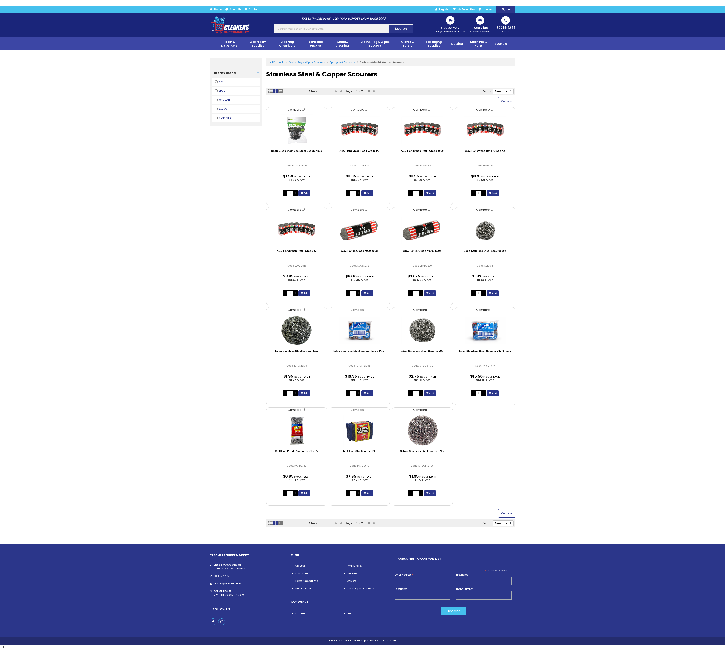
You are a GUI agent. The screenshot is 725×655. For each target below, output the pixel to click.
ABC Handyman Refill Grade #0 (359, 150)
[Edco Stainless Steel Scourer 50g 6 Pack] (359, 331)
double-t (391, 640)
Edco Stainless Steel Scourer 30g (485, 250)
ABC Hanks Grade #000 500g (359, 250)
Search (401, 28)
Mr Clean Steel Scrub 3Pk (359, 450)
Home (218, 9)
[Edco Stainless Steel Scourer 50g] (296, 331)
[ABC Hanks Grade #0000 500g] (422, 230)
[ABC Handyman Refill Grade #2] (485, 130)
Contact (254, 9)
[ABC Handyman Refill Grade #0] (359, 130)
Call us (505, 29)
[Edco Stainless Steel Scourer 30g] (485, 230)
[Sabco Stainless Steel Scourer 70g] (422, 431)
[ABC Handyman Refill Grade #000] (422, 130)
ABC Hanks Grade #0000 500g (422, 250)
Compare (295, 110)
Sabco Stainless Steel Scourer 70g (422, 450)
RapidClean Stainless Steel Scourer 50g (296, 150)
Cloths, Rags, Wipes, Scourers (307, 62)
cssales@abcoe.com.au (228, 583)
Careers (351, 581)
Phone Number (464, 588)
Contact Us (301, 573)
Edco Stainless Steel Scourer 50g (296, 350)
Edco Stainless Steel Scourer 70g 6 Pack (485, 350)
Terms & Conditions (306, 581)
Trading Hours (303, 588)
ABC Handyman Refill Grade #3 (297, 250)
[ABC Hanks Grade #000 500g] (359, 230)
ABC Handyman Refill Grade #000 (422, 150)
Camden (300, 613)
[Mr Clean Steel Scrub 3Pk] (359, 431)
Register (444, 9)
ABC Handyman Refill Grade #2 (485, 150)
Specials (501, 44)
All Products (277, 62)
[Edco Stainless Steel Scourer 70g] (422, 331)
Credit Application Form (360, 588)
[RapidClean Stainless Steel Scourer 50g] (296, 130)
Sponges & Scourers (342, 62)
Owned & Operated (480, 29)
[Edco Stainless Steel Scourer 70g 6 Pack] (485, 331)
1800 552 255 (221, 576)
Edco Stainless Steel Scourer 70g (422, 350)
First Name (462, 574)
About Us (235, 9)
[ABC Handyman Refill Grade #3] (296, 230)
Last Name (401, 588)
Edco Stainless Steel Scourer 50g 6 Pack (359, 350)
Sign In (506, 9)
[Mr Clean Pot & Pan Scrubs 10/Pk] (296, 431)
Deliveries (352, 573)
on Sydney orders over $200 (450, 29)
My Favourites (466, 9)
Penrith (350, 613)
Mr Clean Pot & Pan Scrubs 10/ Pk (296, 450)
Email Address (404, 574)
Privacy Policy (354, 565)
